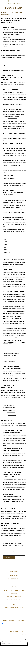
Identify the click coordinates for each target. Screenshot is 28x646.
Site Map (5, 620)
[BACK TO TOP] (24, 633)
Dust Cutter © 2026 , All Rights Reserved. (14, 626)
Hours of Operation (14, 590)
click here (11, 643)
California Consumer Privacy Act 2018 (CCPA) (13, 70)
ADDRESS (14, 571)
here (16, 337)
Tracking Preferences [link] (21, 623)
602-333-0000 (25, 2)
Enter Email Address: (9, 551)
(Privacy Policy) (10, 403)
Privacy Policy (14, 8)
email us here (20, 373)
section (18, 395)
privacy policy (19, 641)
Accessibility (12, 620)
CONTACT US (14, 579)
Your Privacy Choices (8, 623)
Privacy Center (20, 620)
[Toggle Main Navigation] (3, 2)
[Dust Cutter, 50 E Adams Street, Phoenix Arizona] (14, 2)
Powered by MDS (14, 631)
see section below (12, 118)
